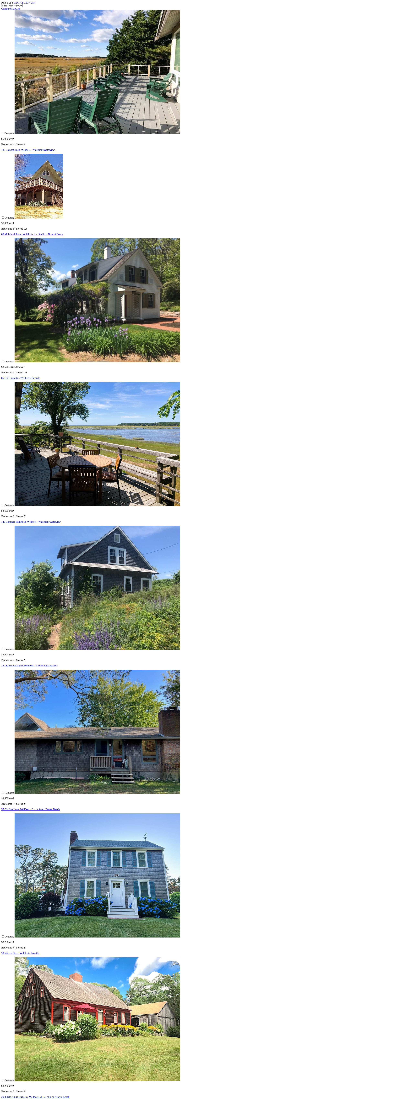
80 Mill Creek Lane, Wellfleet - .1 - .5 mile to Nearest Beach (32, 234)
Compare (9, 133)
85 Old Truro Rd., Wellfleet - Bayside (20, 378)
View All (18, 2)
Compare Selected (10, 8)
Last (33, 2)
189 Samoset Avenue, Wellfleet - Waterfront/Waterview (29, 665)
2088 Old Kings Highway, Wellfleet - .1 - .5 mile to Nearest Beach (35, 1097)
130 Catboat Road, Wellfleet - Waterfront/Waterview (28, 149)
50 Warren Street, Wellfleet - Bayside (20, 953)
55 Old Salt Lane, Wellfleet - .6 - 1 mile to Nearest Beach (30, 809)
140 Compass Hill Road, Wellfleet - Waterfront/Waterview (31, 521)
